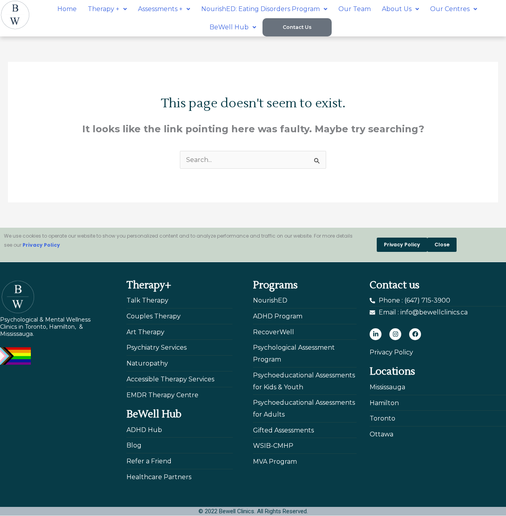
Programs (275, 285)
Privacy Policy (41, 245)
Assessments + (160, 9)
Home (67, 9)
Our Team (354, 9)
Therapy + (103, 9)
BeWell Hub (229, 27)
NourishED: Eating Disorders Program (260, 9)
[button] (107, 9)
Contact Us (297, 27)
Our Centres (450, 9)
